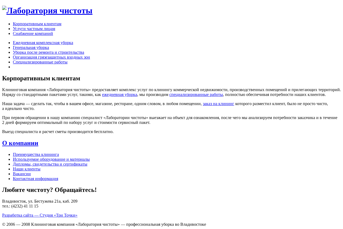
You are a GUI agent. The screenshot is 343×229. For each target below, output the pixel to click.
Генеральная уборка (31, 47)
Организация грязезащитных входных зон (51, 57)
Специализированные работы (40, 62)
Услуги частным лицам (34, 28)
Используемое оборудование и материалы (51, 159)
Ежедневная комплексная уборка (43, 42)
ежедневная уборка (119, 94)
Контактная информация (35, 178)
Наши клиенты (26, 169)
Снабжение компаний (33, 33)
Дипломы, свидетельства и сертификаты (50, 164)
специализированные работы (196, 94)
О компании (20, 142)
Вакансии (22, 173)
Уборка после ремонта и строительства (48, 52)
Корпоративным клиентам (37, 24)
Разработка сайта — (39, 215)
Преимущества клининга (36, 154)
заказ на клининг (218, 103)
